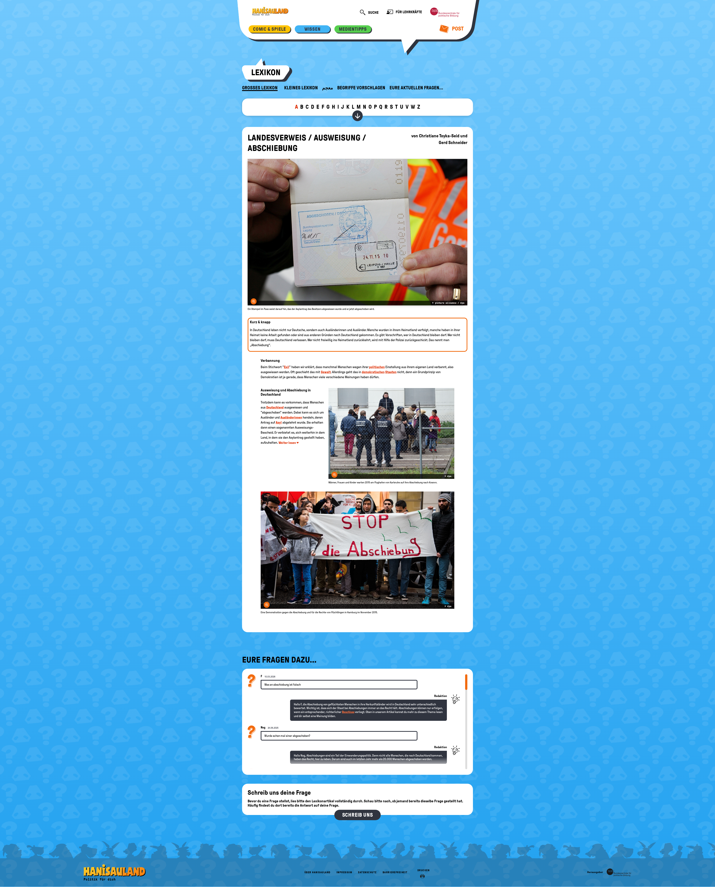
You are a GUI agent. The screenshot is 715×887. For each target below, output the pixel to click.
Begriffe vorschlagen (361, 87)
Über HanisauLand (317, 872)
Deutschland (275, 407)
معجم (327, 87)
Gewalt (326, 372)
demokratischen (373, 372)
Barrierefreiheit (395, 872)
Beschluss (348, 712)
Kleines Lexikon (301, 87)
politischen (377, 367)
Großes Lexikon (260, 87)
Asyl (279, 422)
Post (457, 28)
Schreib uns (357, 815)
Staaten (390, 372)
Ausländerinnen (291, 417)
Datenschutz (367, 872)
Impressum (344, 872)
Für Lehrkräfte (408, 12)
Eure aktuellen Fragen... (416, 87)
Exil (286, 367)
